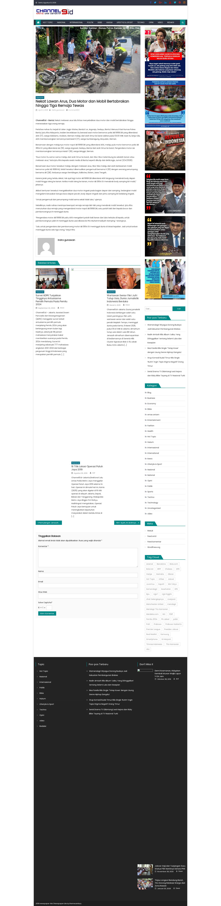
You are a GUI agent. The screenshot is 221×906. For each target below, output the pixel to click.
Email (40, 581)
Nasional (61, 22)
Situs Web (42, 592)
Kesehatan (166, 589)
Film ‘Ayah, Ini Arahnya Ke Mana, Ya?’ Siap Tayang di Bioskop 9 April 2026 (128, 522)
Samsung (165, 634)
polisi (175, 619)
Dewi (62, 308)
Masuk (150, 530)
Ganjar (149, 574)
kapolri (161, 584)
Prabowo (158, 624)
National (151, 475)
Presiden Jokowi (171, 629)
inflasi (161, 579)
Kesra (149, 458)
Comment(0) (73, 110)
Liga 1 (155, 594)
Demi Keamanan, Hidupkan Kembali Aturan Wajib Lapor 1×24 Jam (168, 673)
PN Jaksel (165, 619)
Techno (141, 22)
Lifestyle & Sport (125, 22)
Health (150, 431)
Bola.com (174, 564)
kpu (148, 594)
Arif (93, 473)
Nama (41, 571)
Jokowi (171, 579)
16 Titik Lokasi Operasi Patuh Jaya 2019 (87, 468)
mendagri (171, 604)
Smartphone (152, 639)
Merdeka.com (152, 614)
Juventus (150, 584)
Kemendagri (151, 589)
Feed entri (151, 536)
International (153, 453)
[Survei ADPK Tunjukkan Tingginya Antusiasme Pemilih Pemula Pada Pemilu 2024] (52, 278)
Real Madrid (151, 634)
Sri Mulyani (166, 639)
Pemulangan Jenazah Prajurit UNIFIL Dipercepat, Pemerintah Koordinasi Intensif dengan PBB (50, 522)
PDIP (171, 614)
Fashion (150, 425)
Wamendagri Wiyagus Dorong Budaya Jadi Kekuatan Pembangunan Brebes (164, 327)
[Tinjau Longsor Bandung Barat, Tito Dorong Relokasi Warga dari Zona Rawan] (145, 883)
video (160, 22)
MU (164, 614)
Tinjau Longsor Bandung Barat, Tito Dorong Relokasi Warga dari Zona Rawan (170, 883)
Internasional (76, 22)
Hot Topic (48, 22)
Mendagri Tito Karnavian (157, 609)
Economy (151, 403)
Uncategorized (154, 508)
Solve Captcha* (45, 602)
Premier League (153, 629)
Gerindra (160, 574)
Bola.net (149, 569)
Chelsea (168, 569)
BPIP (159, 569)
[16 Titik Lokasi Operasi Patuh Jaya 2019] (88, 364)
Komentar (43, 546)
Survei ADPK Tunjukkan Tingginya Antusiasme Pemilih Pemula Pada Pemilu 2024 (51, 300)
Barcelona (161, 564)
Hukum (109, 22)
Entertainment (154, 420)
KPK (176, 589)
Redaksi (170, 22)
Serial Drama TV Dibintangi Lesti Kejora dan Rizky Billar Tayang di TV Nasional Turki (166, 373)
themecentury (75, 903)
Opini (151, 22)
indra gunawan (58, 110)
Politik (90, 22)
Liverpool (171, 599)
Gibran (171, 574)
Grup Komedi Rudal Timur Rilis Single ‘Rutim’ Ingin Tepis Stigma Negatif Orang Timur (165, 361)
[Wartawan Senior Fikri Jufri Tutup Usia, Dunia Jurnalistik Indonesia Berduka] (123, 278)
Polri (148, 624)
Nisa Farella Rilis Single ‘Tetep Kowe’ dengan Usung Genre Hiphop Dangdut (164, 350)
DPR (177, 569)
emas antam (153, 414)
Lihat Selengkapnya (155, 599)
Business (151, 398)
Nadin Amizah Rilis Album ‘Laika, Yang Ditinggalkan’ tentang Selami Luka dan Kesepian (164, 338)
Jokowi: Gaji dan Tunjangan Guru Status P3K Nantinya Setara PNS (170, 867)
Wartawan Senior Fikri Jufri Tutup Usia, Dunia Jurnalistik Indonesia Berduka (123, 298)
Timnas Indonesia (154, 644)
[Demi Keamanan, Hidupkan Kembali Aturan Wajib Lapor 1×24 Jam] (145, 765)
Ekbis (100, 22)
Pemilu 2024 (151, 619)
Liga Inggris (167, 594)
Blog (149, 392)
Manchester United (154, 604)
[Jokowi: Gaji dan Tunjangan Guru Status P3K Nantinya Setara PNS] (145, 869)
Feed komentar (154, 541)
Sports (150, 491)
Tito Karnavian (172, 644)
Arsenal (149, 564)
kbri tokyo (172, 584)
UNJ (148, 649)
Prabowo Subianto (173, 624)
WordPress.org (153, 547)
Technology (152, 502)
